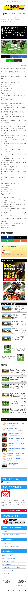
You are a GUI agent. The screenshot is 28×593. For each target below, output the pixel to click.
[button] (18, 60)
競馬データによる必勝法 (9, 558)
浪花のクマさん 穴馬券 (8, 555)
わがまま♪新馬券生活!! (8, 564)
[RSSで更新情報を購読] (20, 240)
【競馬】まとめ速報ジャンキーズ (11, 546)
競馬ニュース (10, 233)
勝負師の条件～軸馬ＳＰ (9, 561)
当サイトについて (7, 580)
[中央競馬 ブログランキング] (6, 252)
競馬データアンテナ (7, 570)
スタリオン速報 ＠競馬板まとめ (10, 535)
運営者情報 (20, 582)
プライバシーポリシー (20, 581)
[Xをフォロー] (20, 237)
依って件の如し (6, 573)
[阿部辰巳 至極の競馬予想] (14, 271)
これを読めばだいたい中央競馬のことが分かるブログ (14, 567)
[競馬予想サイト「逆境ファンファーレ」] (14, 291)
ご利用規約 (7, 581)
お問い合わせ (21, 580)
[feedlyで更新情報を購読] (7, 240)
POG (4, 233)
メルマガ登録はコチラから (14, 510)
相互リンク (7, 582)
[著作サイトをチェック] (7, 237)
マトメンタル (6, 543)
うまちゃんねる (6, 531)
